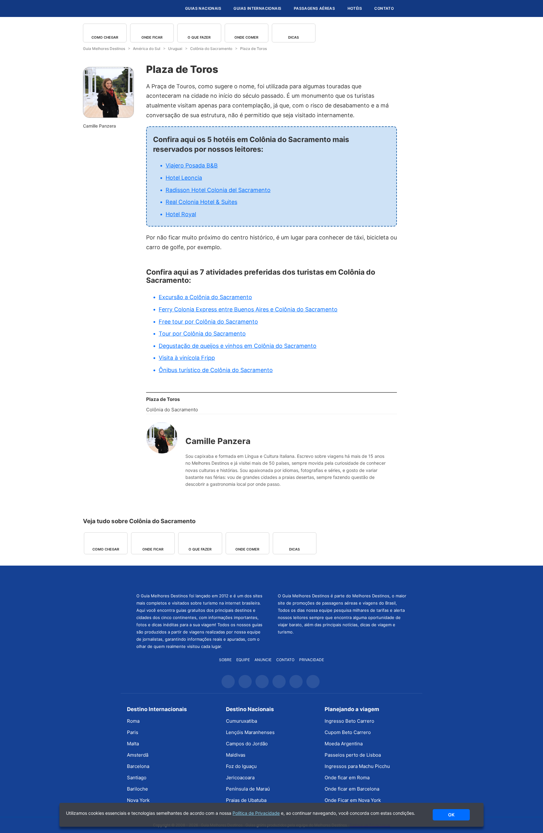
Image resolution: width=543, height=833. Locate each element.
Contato (384, 8)
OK (451, 814)
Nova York (138, 800)
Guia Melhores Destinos (142, 8)
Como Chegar (104, 37)
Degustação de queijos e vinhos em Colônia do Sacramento (237, 346)
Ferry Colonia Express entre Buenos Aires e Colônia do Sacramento (248, 309)
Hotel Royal (181, 214)
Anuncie (263, 659)
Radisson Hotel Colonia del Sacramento (218, 190)
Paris (132, 732)
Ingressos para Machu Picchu (357, 766)
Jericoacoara (240, 778)
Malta (133, 744)
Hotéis (355, 8)
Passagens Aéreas (314, 8)
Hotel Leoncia (184, 177)
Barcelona (138, 766)
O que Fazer (199, 37)
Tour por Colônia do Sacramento (202, 333)
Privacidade (311, 659)
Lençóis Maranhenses (250, 732)
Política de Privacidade (256, 813)
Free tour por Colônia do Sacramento (208, 321)
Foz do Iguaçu (241, 766)
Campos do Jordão (247, 744)
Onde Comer (246, 37)
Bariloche (137, 789)
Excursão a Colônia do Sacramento (205, 297)
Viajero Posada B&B (192, 165)
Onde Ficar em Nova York (353, 800)
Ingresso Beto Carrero (349, 721)
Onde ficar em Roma (347, 778)
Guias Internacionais (257, 8)
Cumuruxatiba (241, 721)
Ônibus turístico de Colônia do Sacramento (216, 370)
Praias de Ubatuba (246, 800)
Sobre (225, 659)
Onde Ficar (151, 37)
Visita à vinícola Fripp (187, 357)
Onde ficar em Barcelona (352, 789)
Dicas (293, 37)
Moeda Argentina (344, 744)
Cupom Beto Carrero (348, 732)
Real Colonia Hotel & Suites (201, 202)
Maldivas (235, 755)
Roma (133, 721)
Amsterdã (137, 755)
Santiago (136, 778)
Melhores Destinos (342, 578)
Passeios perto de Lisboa (353, 755)
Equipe (243, 659)
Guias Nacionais (203, 8)
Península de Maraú (248, 789)
